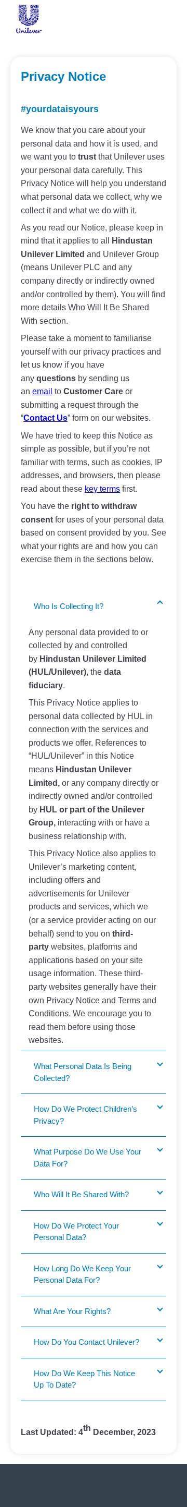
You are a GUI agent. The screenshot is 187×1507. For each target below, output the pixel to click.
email (42, 391)
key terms (102, 488)
